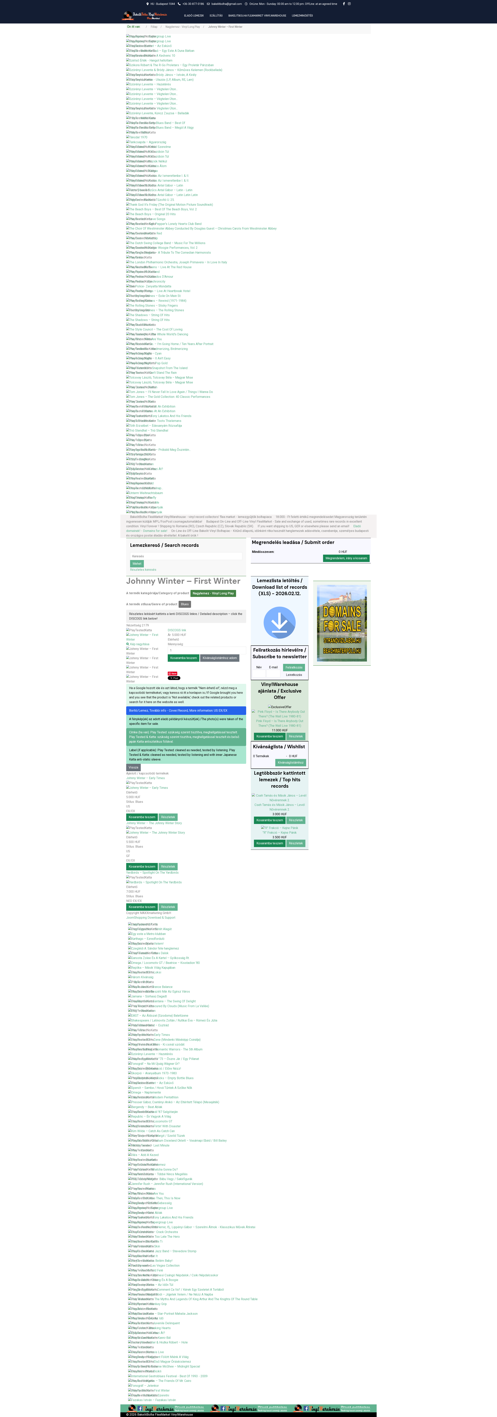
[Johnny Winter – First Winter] (144, 651)
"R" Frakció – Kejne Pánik (280, 832)
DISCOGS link (177, 630)
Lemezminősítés (302, 15)
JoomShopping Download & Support (150, 917)
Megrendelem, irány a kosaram (346, 558)
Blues (185, 604)
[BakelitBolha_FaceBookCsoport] (165, 1408)
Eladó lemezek (194, 15)
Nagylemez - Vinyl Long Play (213, 593)
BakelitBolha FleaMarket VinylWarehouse (257, 15)
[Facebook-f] (344, 3)
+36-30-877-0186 (193, 3)
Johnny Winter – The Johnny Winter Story (154, 823)
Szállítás (216, 15)
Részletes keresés (143, 569)
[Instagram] (349, 3)
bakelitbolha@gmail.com (227, 3)
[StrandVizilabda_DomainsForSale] (342, 623)
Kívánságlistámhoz (291, 762)
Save (174, 673)
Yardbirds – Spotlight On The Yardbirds (152, 872)
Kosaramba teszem (142, 817)
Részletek (168, 817)
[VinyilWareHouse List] (280, 622)
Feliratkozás (294, 667)
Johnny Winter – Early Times (145, 778)
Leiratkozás (294, 675)
